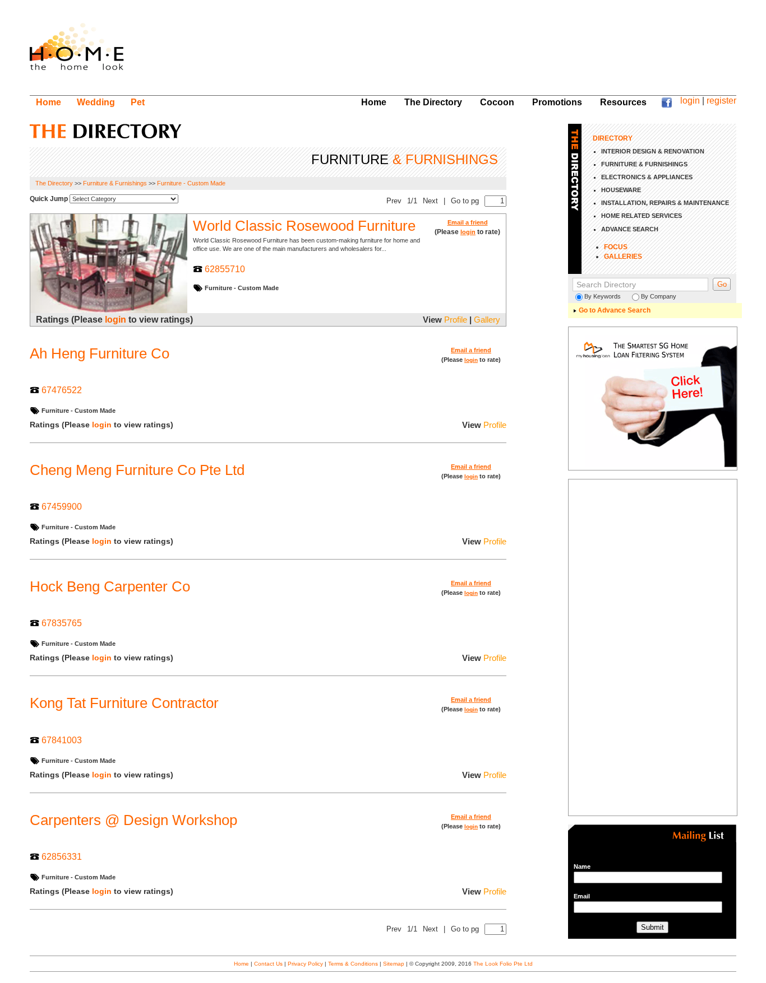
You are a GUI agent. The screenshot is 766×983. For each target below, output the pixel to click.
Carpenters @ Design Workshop (133, 820)
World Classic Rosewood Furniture (304, 225)
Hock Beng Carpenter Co (110, 586)
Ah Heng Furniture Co (99, 353)
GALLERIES (623, 256)
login (690, 100)
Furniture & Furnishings (115, 183)
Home (48, 102)
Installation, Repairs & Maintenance (665, 202)
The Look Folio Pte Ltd (503, 964)
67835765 (61, 623)
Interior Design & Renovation (652, 151)
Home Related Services (641, 215)
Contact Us (268, 964)
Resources (623, 102)
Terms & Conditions (353, 964)
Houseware (621, 190)
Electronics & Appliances (647, 177)
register (721, 100)
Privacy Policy (305, 964)
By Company (658, 296)
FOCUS (615, 247)
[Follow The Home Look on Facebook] (667, 104)
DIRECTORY (613, 138)
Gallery (487, 319)
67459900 (61, 506)
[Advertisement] (515, 53)
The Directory (433, 102)
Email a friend (467, 222)
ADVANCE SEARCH (629, 229)
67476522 (61, 390)
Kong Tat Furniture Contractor (124, 703)
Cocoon (497, 102)
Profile (455, 319)
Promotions (557, 102)
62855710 (225, 269)
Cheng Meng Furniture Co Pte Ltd (137, 470)
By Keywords (602, 296)
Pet (138, 102)
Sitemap (393, 964)
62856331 (61, 856)
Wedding (96, 102)
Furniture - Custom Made (191, 183)
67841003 (61, 740)
